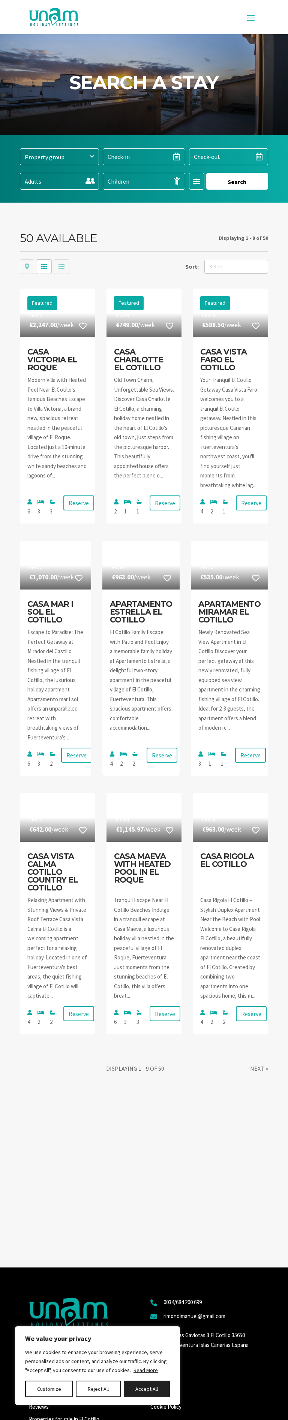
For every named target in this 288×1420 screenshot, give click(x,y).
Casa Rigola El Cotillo (227, 860)
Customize (49, 1389)
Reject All (98, 1389)
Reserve (79, 503)
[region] (97, 1365)
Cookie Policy (166, 1406)
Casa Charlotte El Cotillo (138, 359)
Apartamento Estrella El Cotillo (141, 611)
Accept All (146, 1389)
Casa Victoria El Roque (52, 359)
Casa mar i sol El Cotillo (50, 611)
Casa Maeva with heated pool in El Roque (142, 867)
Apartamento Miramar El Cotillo (229, 611)
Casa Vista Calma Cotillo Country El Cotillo (52, 871)
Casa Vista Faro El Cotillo (223, 359)
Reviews (39, 1406)
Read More (146, 1370)
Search (237, 182)
